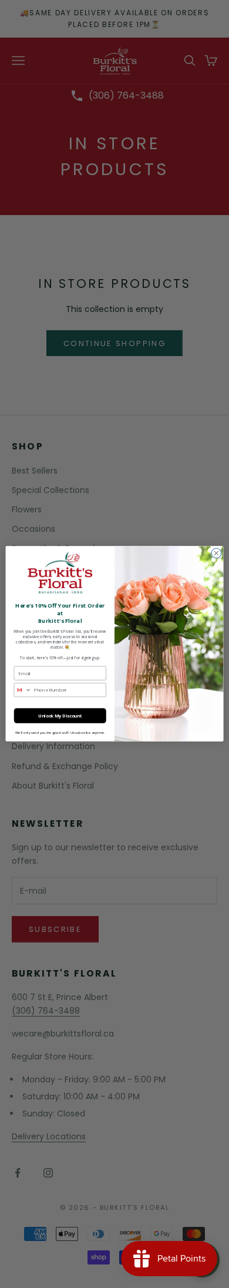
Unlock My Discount (60, 716)
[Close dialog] (216, 554)
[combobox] (22, 690)
